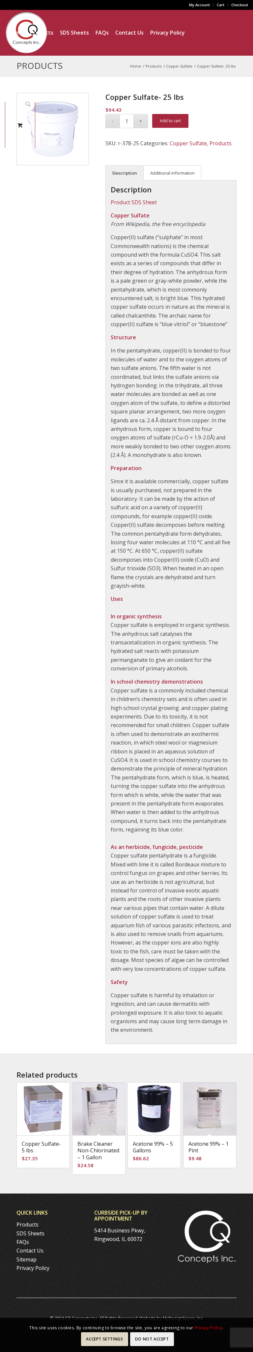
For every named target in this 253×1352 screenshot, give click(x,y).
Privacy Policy (32, 1268)
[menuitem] (199, 5)
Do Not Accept (152, 1339)
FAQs (22, 1242)
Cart (220, 4)
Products (221, 143)
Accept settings (104, 1339)
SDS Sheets (30, 1233)
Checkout (239, 4)
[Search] (73, 79)
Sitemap (26, 1259)
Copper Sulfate (188, 143)
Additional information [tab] (172, 173)
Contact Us (29, 1250)
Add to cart (170, 121)
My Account (199, 4)
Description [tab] (124, 173)
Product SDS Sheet (134, 202)
